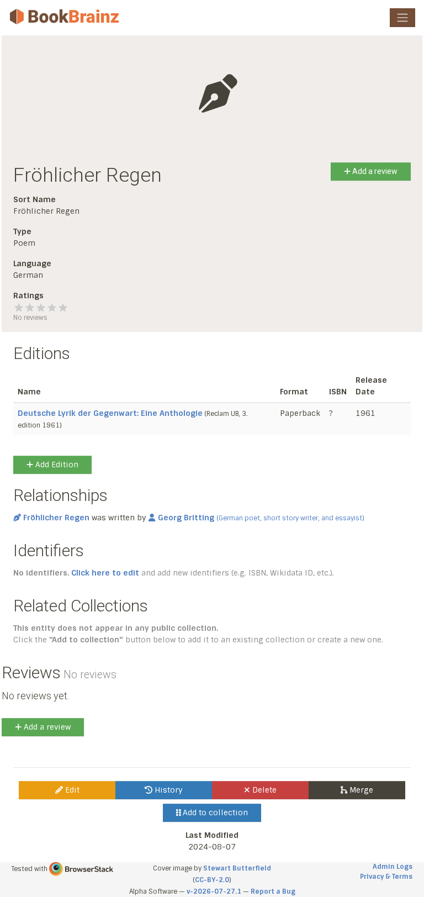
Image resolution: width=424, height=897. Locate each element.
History (167, 790)
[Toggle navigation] (402, 17)
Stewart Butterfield (237, 868)
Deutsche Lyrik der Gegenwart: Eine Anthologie (110, 413)
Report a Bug (273, 891)
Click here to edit (105, 573)
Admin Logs (392, 866)
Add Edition (55, 464)
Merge (360, 790)
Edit (71, 790)
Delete (263, 790)
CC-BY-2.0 (212, 879)
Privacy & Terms (386, 876)
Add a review (374, 171)
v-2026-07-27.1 (214, 891)
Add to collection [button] (214, 812)
